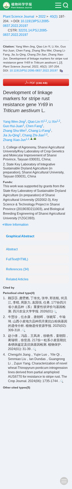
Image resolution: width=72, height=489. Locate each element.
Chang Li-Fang (39, 130)
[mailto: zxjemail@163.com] (35, 139)
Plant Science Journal (18, 16)
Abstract (12, 249)
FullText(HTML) (17, 259)
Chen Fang (34, 126)
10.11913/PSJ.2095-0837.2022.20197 (34, 70)
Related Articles (17, 279)
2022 (42, 16)
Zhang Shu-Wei (14, 130)
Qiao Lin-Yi (36, 121)
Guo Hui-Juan (13, 126)
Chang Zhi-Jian (33, 135)
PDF (38, 83)
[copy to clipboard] (61, 70)
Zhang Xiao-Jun (14, 140)
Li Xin (53, 121)
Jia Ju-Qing (11, 135)
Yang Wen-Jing (14, 121)
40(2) (53, 16)
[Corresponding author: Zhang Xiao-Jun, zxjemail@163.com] (31, 139)
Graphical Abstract (20, 236)
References (17, 269)
